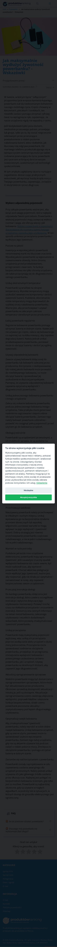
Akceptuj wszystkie (28, 497)
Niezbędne (28, 490)
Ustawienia (41, 483)
